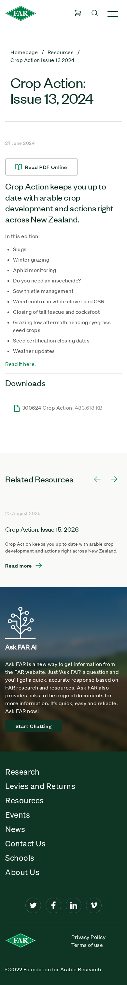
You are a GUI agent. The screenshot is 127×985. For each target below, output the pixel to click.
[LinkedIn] (73, 905)
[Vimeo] (94, 905)
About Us (22, 872)
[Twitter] (33, 905)
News (15, 829)
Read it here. (20, 364)
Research (22, 771)
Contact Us (25, 843)
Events (17, 814)
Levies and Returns (40, 786)
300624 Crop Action (62, 407)
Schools (20, 857)
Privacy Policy (88, 937)
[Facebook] (53, 905)
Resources (24, 800)
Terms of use (87, 945)
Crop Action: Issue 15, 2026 (42, 529)
